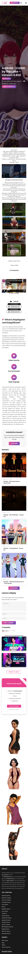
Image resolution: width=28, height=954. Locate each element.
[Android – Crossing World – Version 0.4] (14, 520)
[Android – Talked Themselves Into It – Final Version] (14, 554)
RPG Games (5, 940)
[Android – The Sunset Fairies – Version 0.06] (14, 453)
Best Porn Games (6, 898)
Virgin (23, 401)
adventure (5, 395)
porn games (5, 874)
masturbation (6, 401)
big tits (16, 395)
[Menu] (26, 3)
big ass (11, 395)
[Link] (4, 2)
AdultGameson (8, 876)
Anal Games (5, 904)
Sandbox (18, 401)
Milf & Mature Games (7, 926)
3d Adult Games (10, 878)
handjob (11, 397)
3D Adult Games (6, 902)
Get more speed (14, 706)
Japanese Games (6, 920)
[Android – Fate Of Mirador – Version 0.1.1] (14, 487)
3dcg (24, 393)
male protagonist (19, 399)
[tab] (14, 261)
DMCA (3, 945)
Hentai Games (10, 880)
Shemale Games (6, 933)
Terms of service (6, 947)
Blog (3, 942)
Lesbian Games (6, 922)
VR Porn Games (6, 924)
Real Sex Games (6, 931)
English (6, 631)
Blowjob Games (6, 909)
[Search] (21, 3)
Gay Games (5, 911)
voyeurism (5, 402)
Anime (3, 906)
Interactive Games (6, 918)
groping (4, 397)
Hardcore (4, 913)
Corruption (22, 395)
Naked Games (5, 929)
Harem (18, 397)
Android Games (6, 895)
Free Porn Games (6, 900)
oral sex (13, 401)
